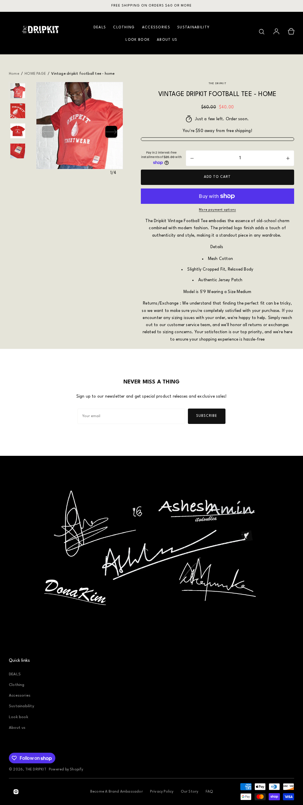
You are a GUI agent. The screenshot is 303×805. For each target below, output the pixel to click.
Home (14, 74)
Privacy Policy (162, 791)
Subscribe (206, 416)
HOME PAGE (35, 74)
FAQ (209, 791)
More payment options (217, 210)
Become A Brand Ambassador (116, 791)
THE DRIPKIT (35, 769)
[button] (261, 31)
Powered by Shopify (66, 769)
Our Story (190, 791)
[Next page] (111, 132)
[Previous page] (48, 132)
